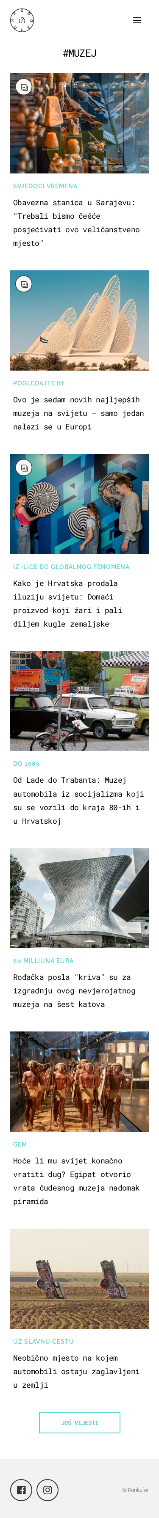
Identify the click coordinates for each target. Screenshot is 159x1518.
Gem (20, 1144)
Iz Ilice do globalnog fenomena (71, 567)
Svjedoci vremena (45, 186)
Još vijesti (79, 1423)
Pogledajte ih (38, 383)
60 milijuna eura (43, 960)
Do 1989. (27, 763)
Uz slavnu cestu (43, 1341)
